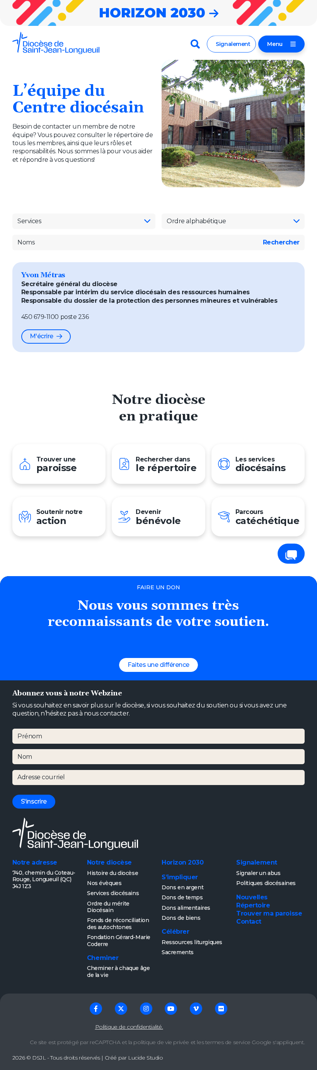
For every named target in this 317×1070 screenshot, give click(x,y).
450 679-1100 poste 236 (55, 316)
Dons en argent (182, 887)
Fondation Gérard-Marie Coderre (118, 941)
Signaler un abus (258, 873)
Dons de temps (182, 897)
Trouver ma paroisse (269, 913)
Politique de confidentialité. (129, 1026)
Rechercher (281, 242)
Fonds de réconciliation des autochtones (118, 924)
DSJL (39, 1057)
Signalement (233, 44)
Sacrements (178, 952)
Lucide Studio (145, 1057)
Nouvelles (252, 897)
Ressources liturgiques (192, 942)
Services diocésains (113, 893)
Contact (248, 921)
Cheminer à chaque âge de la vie (118, 971)
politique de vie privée (161, 1042)
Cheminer (102, 957)
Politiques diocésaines (266, 883)
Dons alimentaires (186, 907)
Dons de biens (181, 917)
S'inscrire (34, 801)
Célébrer (175, 931)
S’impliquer (180, 877)
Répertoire (253, 905)
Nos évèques (104, 883)
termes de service (228, 1042)
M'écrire (41, 336)
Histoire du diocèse (112, 873)
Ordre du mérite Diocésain (108, 907)
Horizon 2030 (182, 862)
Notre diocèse (109, 862)
